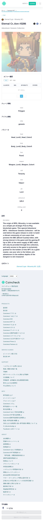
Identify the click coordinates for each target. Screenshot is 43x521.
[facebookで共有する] (37, 24)
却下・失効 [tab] (12, 80)
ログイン (25, 3)
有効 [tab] (6, 80)
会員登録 (32, 3)
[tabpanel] (21, 90)
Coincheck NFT (11, 10)
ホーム (3, 10)
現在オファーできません (21, 517)
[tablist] (21, 80)
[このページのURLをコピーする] (40, 24)
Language (5, 276)
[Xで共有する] (34, 24)
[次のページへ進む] (24, 96)
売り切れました (21, 512)
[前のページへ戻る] (18, 96)
